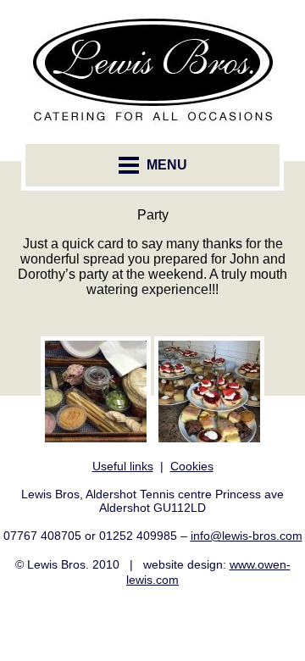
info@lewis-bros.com (246, 535)
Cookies (192, 466)
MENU (165, 165)
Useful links (122, 466)
